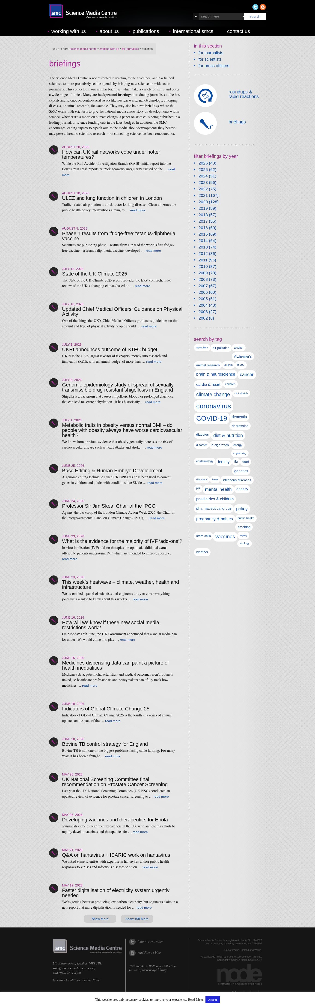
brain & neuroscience (215, 374)
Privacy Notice (91, 980)
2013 (203, 247)
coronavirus (213, 406)
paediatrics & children (215, 499)
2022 (203, 189)
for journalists (130, 49)
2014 (203, 240)
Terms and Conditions (66, 980)
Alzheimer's (243, 356)
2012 (203, 253)
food (245, 462)
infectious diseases (237, 480)
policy (242, 508)
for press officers (214, 65)
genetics (241, 471)
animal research (208, 365)
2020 (203, 202)
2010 (203, 266)
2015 (203, 234)
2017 (203, 221)
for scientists (210, 59)
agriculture (202, 347)
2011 (203, 260)
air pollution (221, 348)
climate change (213, 394)
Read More (195, 999)
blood (240, 364)
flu (236, 461)
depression (240, 426)
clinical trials (241, 393)
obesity (242, 489)
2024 (203, 176)
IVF (198, 488)
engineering (239, 453)
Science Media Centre (83, 49)
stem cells (203, 536)
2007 (203, 286)
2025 (203, 169)
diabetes (202, 434)
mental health (218, 489)
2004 (203, 305)
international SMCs (193, 31)
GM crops (202, 479)
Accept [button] (212, 999)
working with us (68, 31)
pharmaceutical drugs (214, 508)
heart (215, 479)
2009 (203, 273)
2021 (203, 195)
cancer (247, 374)
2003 (203, 311)
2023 (203, 182)
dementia (239, 417)
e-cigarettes (220, 445)
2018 (203, 215)
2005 (203, 298)
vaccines (225, 536)
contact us (238, 31)
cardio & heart (208, 384)
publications (146, 31)
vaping (243, 535)
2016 (203, 227)
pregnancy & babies (214, 518)
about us (109, 31)
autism (228, 365)
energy (237, 445)
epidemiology (204, 461)
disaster (201, 445)
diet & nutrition (228, 435)
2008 (203, 279)
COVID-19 (211, 418)
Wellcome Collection (162, 966)
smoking (244, 527)
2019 (203, 208)
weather (202, 552)
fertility (224, 462)
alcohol (238, 347)
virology (245, 543)
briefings (237, 121)
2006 (203, 292)
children (230, 384)
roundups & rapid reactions (244, 94)
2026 (203, 163)
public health (246, 518)
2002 (203, 318)
